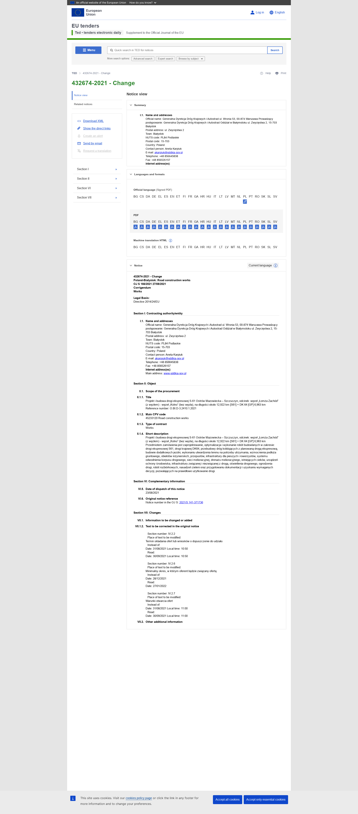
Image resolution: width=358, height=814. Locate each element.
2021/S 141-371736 (191, 502)
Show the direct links (97, 128)
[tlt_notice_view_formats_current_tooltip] (275, 265)
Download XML (93, 121)
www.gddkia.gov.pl (175, 373)
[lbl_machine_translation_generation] (170, 240)
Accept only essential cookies (265, 799)
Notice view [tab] (80, 95)
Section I (83, 169)
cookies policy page (139, 798)
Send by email (92, 143)
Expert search (165, 58)
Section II (83, 178)
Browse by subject (189, 58)
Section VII (84, 197)
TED (74, 73)
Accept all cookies (228, 799)
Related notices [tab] (83, 104)
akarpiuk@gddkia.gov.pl (169, 152)
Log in (260, 12)
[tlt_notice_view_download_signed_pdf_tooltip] (245, 201)
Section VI (84, 188)
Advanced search (143, 58)
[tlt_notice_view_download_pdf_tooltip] (136, 226)
